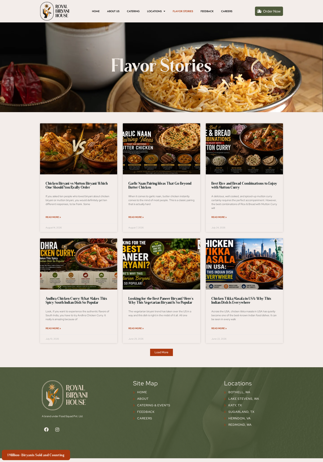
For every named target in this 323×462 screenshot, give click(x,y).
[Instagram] (57, 429)
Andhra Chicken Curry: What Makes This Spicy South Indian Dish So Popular (76, 301)
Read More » (53, 217)
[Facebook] (46, 429)
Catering (133, 11)
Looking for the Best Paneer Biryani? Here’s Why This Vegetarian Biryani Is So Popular (160, 301)
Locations (154, 11)
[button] (161, 352)
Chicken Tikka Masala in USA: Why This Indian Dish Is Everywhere (241, 301)
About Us (113, 11)
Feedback (207, 11)
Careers (226, 11)
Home (96, 11)
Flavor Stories (183, 11)
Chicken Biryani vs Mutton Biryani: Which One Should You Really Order (77, 186)
